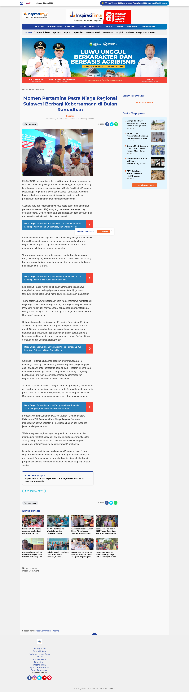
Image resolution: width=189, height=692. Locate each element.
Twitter (40, 681)
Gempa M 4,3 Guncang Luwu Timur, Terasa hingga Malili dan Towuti (137, 148)
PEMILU (79, 32)
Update (104, 232)
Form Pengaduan (39, 670)
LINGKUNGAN (148, 26)
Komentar (31, 124)
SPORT (68, 32)
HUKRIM (39, 26)
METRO (82, 26)
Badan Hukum (39, 651)
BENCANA (70, 26)
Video (30, 32)
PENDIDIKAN (44, 32)
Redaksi (39, 656)
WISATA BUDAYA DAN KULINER (141, 32)
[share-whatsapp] (116, 124)
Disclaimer (39, 662)
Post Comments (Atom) (47, 631)
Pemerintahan (54, 26)
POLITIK (57, 32)
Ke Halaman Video (144, 102)
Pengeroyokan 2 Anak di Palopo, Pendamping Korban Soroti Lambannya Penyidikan (137, 161)
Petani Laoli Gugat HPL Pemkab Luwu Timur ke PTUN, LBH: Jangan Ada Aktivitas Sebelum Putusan (136, 3)
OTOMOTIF (108, 32)
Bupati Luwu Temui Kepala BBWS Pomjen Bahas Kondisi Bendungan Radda (54, 480)
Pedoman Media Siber (39, 654)
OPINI (120, 32)
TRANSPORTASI (93, 32)
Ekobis (120, 26)
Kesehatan (132, 26)
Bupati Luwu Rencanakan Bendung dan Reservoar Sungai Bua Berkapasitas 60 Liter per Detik (137, 136)
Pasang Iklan (39, 665)
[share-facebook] (107, 124)
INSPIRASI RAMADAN (34, 491)
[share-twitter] (112, 124)
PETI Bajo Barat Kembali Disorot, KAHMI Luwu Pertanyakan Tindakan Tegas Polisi (137, 173)
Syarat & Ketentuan (39, 667)
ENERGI (109, 26)
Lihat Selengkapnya (144, 185)
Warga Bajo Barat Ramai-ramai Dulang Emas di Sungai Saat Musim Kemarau (137, 123)
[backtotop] (94, 635)
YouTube (46, 681)
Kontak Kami (39, 659)
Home (27, 3)
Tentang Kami (39, 648)
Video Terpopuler (133, 95)
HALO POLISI (95, 26)
